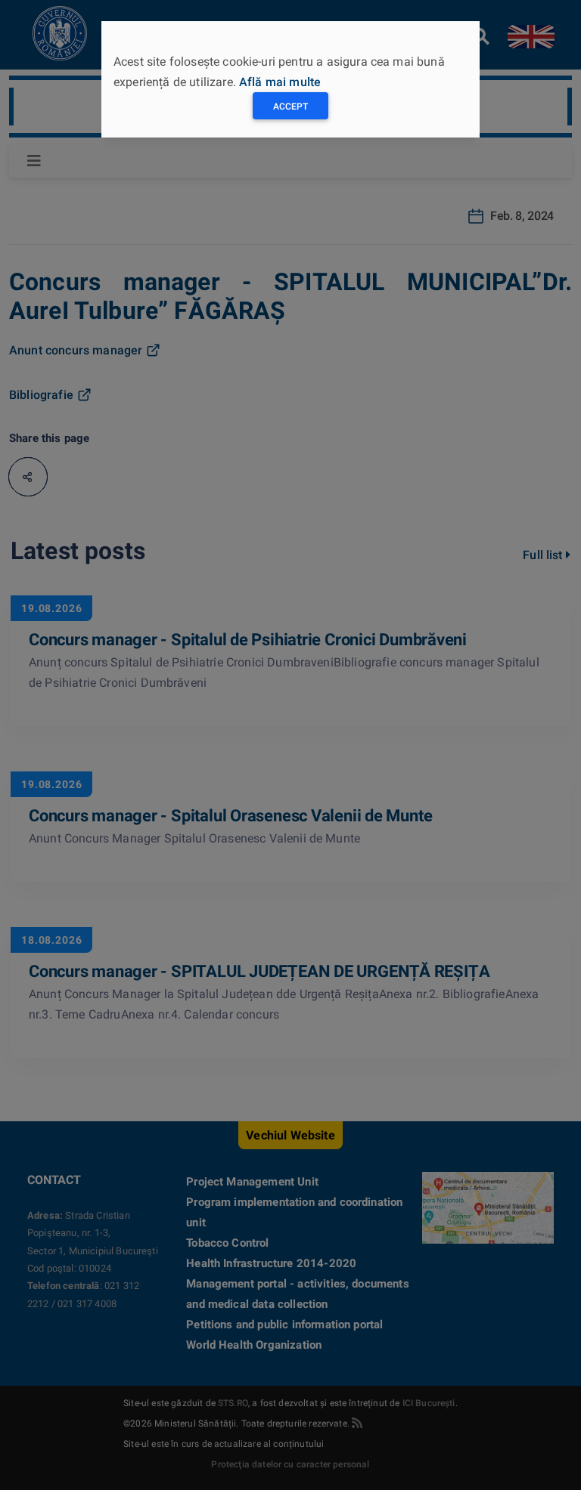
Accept (290, 106)
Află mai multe (280, 82)
